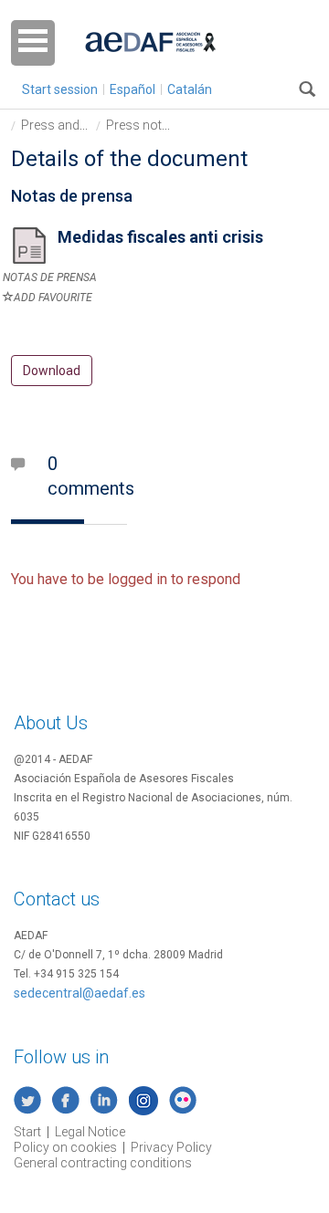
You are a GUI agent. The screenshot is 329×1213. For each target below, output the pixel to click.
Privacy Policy (171, 1147)
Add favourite (53, 297)
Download (51, 370)
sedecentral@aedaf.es (79, 993)
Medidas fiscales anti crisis (160, 236)
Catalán (189, 89)
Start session (60, 89)
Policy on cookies (65, 1147)
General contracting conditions (103, 1162)
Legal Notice (90, 1131)
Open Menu (33, 43)
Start (27, 1131)
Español (132, 89)
